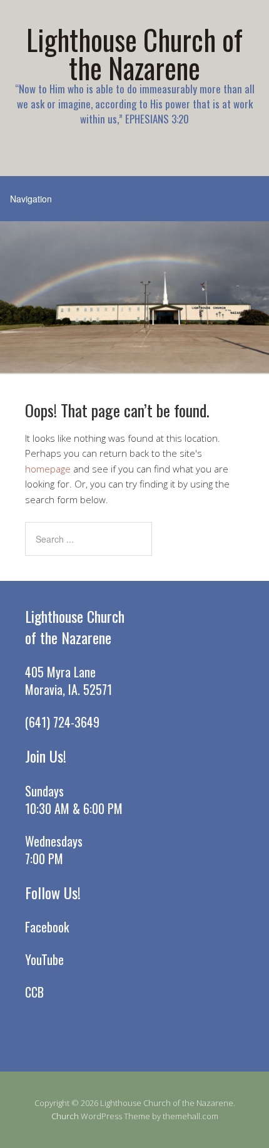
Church (65, 1116)
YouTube (44, 959)
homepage (48, 468)
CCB (34, 992)
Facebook (47, 926)
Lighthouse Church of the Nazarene (134, 53)
